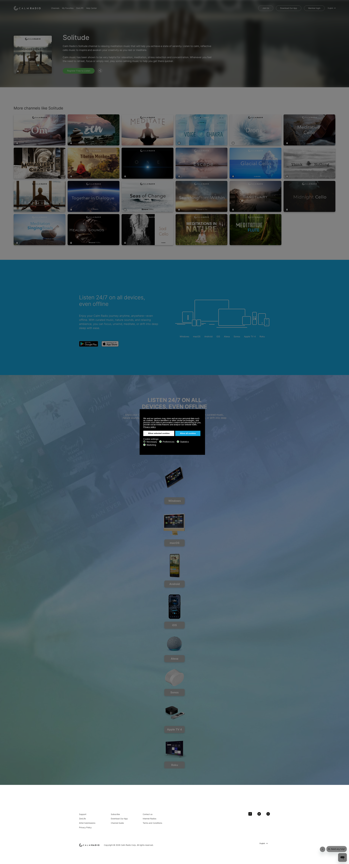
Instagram (268, 814)
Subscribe (115, 814)
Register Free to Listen (78, 70)
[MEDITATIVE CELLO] (309, 129)
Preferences (168, 442)
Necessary (152, 442)
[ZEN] (93, 129)
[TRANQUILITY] (39, 196)
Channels (55, 8)
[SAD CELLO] (147, 229)
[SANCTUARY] (255, 196)
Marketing (151, 445)
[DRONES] (255, 129)
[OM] (39, 129)
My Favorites (67, 8)
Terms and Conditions (152, 823)
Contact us (147, 814)
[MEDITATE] (147, 129)
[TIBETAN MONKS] (93, 163)
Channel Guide (117, 823)
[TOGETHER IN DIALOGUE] (93, 196)
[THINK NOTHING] (309, 163)
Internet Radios (149, 818)
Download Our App (288, 8)
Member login (314, 8)
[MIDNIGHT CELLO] (309, 196)
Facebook (250, 814)
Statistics (184, 442)
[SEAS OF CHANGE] (147, 196)
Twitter (259, 814)
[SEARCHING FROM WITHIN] (201, 196)
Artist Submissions (87, 823)
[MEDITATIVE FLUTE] (255, 229)
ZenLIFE (79, 8)
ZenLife (82, 818)
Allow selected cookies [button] (159, 433)
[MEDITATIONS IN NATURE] (201, 229)
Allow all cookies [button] (188, 433)
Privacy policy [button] (149, 427)
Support (82, 814)
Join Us (265, 8)
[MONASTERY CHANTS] (39, 163)
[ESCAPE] (201, 163)
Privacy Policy (85, 827)
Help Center (91, 8)
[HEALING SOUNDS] (93, 229)
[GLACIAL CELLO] (255, 163)
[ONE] (147, 163)
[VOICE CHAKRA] (201, 129)
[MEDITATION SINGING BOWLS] (39, 229)
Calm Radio (28, 8)
